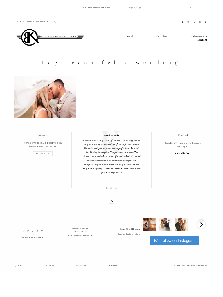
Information (199, 36)
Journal (128, 36)
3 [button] (116, 188)
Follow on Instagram (178, 240)
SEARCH (20, 22)
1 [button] (107, 188)
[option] (112, 153)
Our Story (162, 36)
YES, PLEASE (42, 154)
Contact (202, 40)
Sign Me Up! (135, 7)
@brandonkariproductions (129, 234)
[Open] (165, 224)
